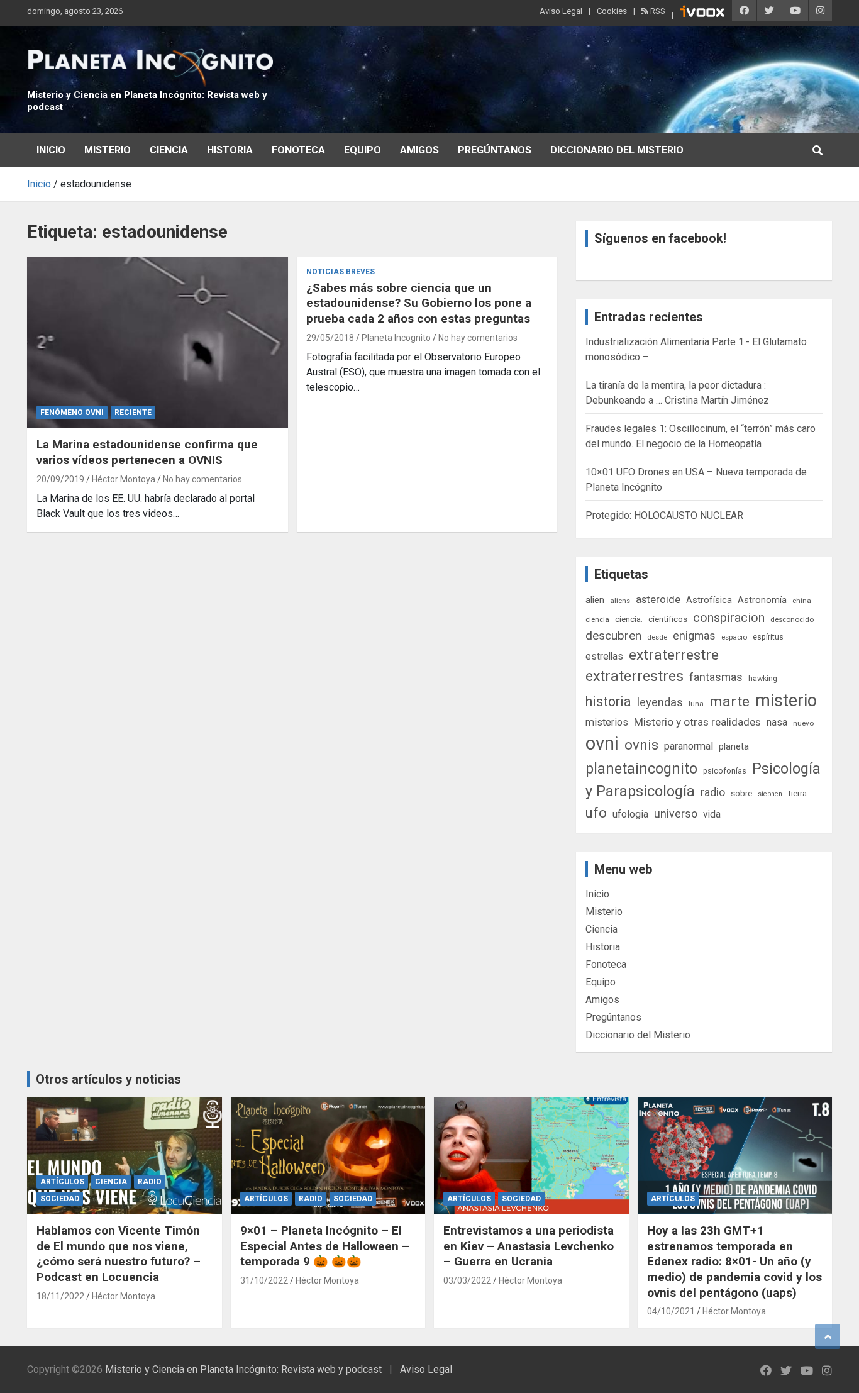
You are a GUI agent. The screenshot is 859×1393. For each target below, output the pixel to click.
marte (729, 701)
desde (657, 637)
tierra (797, 793)
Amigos (419, 150)
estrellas (604, 656)
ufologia (630, 814)
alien (594, 600)
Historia (230, 150)
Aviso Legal (561, 11)
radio (713, 792)
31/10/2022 (264, 1280)
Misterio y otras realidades (697, 722)
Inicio (50, 150)
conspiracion (729, 617)
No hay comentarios (202, 479)
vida (712, 814)
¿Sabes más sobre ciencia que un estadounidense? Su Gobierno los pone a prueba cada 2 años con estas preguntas (418, 303)
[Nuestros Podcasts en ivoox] (702, 13)
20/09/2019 (60, 479)
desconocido (792, 619)
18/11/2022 (60, 1296)
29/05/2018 (330, 338)
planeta (734, 746)
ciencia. (629, 619)
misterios (606, 722)
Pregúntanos (494, 150)
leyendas (660, 702)
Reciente (133, 412)
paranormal (688, 746)
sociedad (59, 1198)
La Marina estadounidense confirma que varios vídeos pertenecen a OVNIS (147, 452)
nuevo (803, 723)
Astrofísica (709, 600)
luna (696, 703)
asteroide (658, 599)
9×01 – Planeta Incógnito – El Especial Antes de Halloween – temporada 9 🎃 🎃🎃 (324, 1245)
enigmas (694, 635)
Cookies (612, 11)
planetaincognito (641, 768)
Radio (150, 1181)
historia (608, 701)
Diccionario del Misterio (617, 150)
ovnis (641, 745)
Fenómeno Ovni (72, 412)
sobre (741, 793)
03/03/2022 (467, 1280)
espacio (734, 637)
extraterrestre (674, 655)
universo (675, 813)
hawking (762, 678)
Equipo (362, 150)
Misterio (107, 150)
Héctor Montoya (123, 479)
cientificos (667, 619)
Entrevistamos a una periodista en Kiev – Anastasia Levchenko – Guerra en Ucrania (528, 1245)
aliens (620, 600)
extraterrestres (634, 676)
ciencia (597, 619)
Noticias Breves (340, 271)
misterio (786, 701)
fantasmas (716, 677)
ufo (596, 813)
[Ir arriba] (827, 1336)
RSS (656, 11)
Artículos (62, 1181)
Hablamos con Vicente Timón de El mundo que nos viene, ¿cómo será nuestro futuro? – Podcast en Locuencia (118, 1253)
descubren (613, 635)
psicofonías (724, 770)
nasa (777, 722)
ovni (602, 743)
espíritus (768, 636)
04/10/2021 (671, 1311)
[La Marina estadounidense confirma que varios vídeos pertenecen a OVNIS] (157, 342)
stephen (770, 794)
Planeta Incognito (396, 338)
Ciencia (169, 150)
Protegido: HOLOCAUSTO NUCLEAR (664, 515)
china (801, 600)
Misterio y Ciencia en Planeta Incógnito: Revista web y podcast (243, 1369)
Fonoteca (298, 150)
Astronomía (762, 600)
